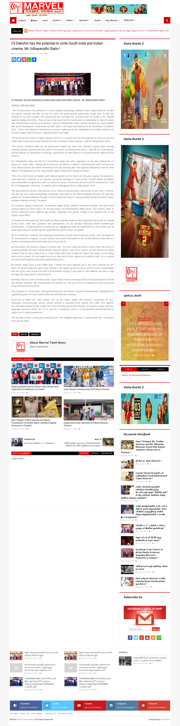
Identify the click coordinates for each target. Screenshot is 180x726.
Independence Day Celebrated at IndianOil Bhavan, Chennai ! (86, 424)
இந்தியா (34, 20)
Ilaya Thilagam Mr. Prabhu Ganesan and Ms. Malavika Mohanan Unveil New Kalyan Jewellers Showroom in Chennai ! (143, 447)
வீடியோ (97, 20)
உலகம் (45, 20)
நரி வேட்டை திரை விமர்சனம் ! (149, 461)
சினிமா (70, 20)
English (128, 20)
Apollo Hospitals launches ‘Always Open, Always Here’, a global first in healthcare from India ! (35, 388)
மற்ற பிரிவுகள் (111, 20)
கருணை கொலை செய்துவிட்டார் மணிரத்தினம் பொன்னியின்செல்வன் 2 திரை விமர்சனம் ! (151, 475)
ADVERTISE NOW (65, 713)
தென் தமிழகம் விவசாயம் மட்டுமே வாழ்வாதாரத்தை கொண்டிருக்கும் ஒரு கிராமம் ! (151, 581)
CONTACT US (50, 713)
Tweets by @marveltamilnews (135, 375)
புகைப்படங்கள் (144, 330)
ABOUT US (24, 713)
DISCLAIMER (36, 713)
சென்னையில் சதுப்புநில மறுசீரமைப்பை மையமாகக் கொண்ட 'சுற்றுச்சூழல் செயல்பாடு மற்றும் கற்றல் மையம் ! (77, 30)
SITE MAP (14, 713)
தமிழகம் (22, 20)
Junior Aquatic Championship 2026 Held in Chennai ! (87, 389)
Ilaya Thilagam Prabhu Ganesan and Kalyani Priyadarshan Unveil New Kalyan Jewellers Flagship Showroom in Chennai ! (33, 423)
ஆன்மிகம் (83, 20)
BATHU (166, 719)
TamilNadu (35, 334)
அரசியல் (56, 20)
